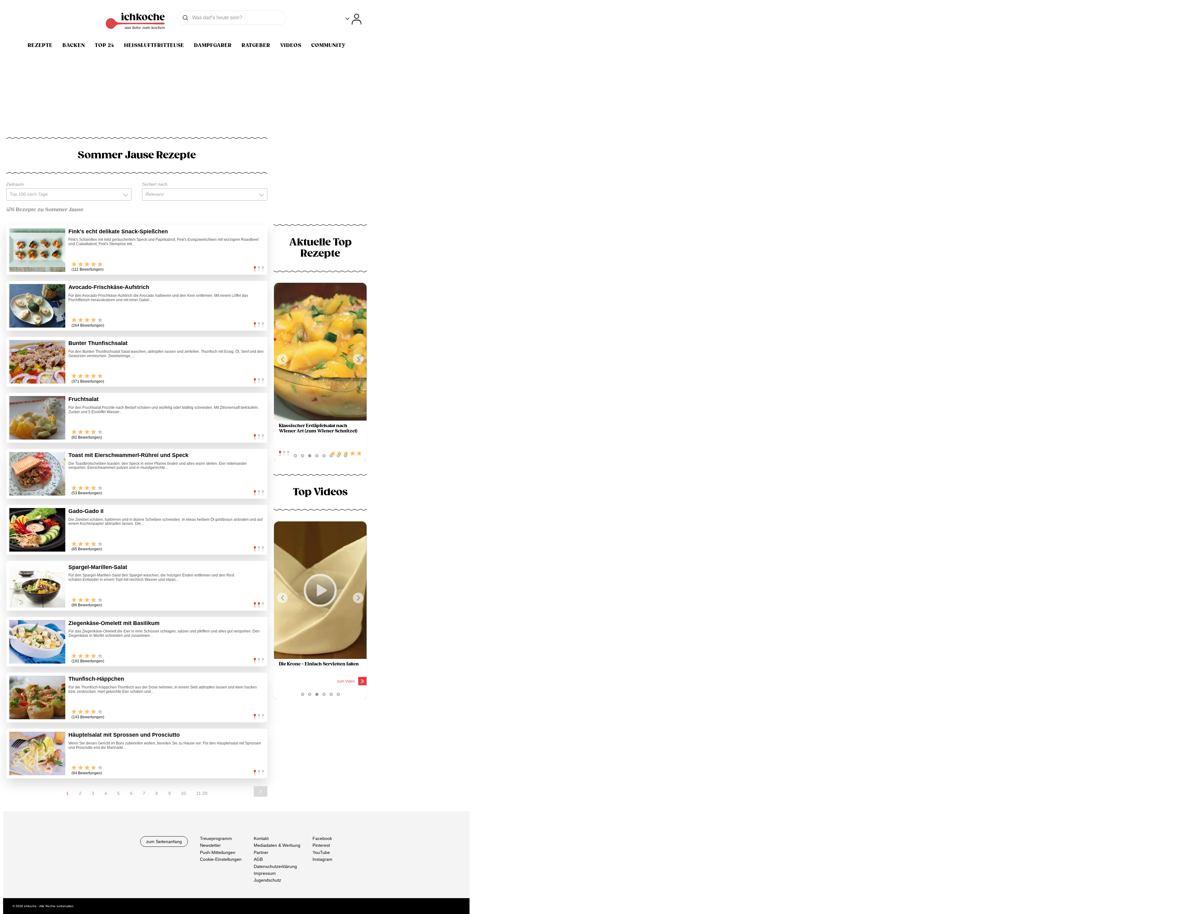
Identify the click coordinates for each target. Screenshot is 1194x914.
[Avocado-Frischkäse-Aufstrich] (37, 306)
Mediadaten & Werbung (277, 845)
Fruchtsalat (83, 399)
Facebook (322, 838)
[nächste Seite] (260, 791)
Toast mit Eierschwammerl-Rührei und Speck (128, 455)
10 (183, 793)
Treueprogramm (216, 838)
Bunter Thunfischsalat (97, 343)
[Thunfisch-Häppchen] (37, 697)
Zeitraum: (15, 184)
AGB (258, 859)
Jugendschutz (267, 880)
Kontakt (261, 838)
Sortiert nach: (155, 184)
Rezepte (40, 45)
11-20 (201, 793)
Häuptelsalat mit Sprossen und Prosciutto (124, 735)
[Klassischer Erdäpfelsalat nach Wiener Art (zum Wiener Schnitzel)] (320, 352)
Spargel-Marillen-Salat (97, 567)
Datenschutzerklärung (275, 866)
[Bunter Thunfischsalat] (37, 362)
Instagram (322, 859)
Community (328, 45)
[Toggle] (353, 19)
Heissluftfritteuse (154, 45)
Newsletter (210, 845)
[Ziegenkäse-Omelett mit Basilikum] (37, 642)
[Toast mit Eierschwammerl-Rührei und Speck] (37, 474)
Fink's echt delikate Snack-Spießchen (118, 231)
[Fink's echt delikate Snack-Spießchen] (37, 250)
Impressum (265, 873)
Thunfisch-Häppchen (96, 679)
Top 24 (104, 45)
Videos (290, 45)
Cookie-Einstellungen (221, 859)
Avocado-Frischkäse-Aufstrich (108, 287)
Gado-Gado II (86, 511)
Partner (261, 852)
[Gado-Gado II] (37, 530)
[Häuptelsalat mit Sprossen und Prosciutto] (37, 753)
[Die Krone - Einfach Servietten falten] (320, 590)
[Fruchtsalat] (37, 418)
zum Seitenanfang (164, 841)
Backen (73, 45)
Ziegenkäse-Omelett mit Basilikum (114, 623)
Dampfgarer (213, 45)
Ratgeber (256, 45)
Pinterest (321, 845)
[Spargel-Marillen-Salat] (37, 586)
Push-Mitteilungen (217, 852)
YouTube (321, 852)
